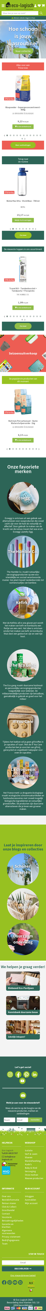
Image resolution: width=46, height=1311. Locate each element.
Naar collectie (23, 51)
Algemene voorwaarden (8, 1232)
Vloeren (28, 1157)
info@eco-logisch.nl (9, 1158)
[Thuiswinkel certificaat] (9, 1164)
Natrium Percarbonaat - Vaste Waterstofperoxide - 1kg (23, 422)
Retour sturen (9, 1203)
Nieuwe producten (34, 1178)
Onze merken (31, 1174)
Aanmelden (35, 1120)
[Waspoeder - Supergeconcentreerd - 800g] (23, 88)
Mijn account (31, 1203)
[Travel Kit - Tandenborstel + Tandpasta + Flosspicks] (23, 269)
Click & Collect (9, 1206)
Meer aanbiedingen (23, 145)
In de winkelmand (24, 126)
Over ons (6, 1196)
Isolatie (28, 1150)
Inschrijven (21, 1268)
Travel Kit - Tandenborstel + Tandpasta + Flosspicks (23, 289)
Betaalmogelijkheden (11, 1220)
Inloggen (29, 1196)
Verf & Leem (31, 1154)
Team (5, 1243)
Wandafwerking (33, 1160)
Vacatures (7, 1217)
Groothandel (8, 1210)
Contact (6, 1213)
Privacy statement (11, 1236)
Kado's (28, 1164)
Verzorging (30, 1171)
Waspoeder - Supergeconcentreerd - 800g (23, 108)
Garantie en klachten (7, 1225)
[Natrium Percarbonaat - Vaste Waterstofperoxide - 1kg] (23, 402)
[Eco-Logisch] (19, 4)
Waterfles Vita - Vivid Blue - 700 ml (23, 201)
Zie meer (23, 235)
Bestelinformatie (10, 1199)
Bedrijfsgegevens (10, 1240)
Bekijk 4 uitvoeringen (23, 220)
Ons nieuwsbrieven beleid (23, 1275)
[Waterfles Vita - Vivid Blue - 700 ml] (23, 182)
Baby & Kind (31, 1167)
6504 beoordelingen (23, 1305)
